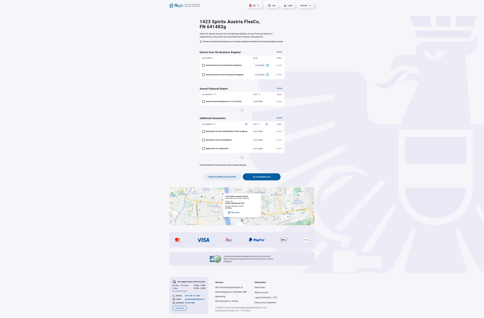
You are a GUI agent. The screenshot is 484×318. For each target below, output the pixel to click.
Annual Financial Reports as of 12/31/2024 (224, 101)
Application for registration (217, 148)
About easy (260, 287)
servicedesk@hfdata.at (194, 299)
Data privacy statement (265, 302)
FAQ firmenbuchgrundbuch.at (229, 287)
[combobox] (261, 65)
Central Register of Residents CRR (231, 292)
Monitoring (220, 296)
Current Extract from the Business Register (224, 65)
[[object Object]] (246, 124)
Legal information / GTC (266, 297)
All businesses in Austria (226, 301)
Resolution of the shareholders (219, 140)
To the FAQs (190, 303)
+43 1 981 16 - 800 (192, 296)
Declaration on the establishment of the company (226, 131)
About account (261, 292)
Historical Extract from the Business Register (225, 75)
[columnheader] (225, 94)
